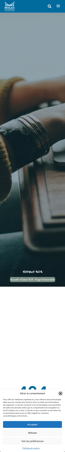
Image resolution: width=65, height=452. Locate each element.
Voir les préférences (32, 441)
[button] (60, 393)
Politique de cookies (31, 448)
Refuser (32, 432)
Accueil (15, 279)
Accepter (32, 424)
